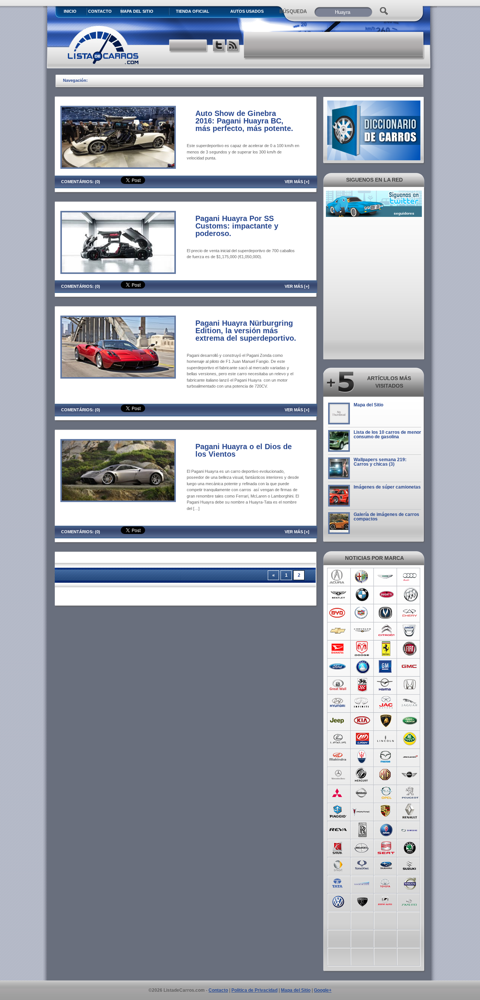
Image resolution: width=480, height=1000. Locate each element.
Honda (410, 685)
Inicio (70, 11)
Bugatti (386, 595)
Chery (410, 613)
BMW (362, 595)
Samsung (410, 829)
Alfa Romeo (362, 577)
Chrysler (362, 631)
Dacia (410, 631)
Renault (410, 811)
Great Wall (338, 685)
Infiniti (362, 703)
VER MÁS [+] (297, 181)
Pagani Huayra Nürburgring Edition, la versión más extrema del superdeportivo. (245, 330)
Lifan (362, 739)
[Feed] (233, 46)
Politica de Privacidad (254, 990)
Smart (338, 865)
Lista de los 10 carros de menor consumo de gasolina (387, 434)
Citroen (386, 631)
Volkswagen (338, 901)
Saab (386, 829)
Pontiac (362, 811)
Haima (386, 685)
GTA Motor (362, 685)
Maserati (362, 757)
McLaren (410, 757)
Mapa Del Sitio (136, 11)
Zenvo (362, 901)
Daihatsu (338, 649)
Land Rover (410, 721)
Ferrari (386, 649)
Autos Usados (247, 11)
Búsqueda (293, 11)
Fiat (410, 649)
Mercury (362, 775)
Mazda (386, 757)
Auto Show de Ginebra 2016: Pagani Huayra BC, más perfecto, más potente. (244, 120)
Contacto (100, 11)
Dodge (362, 649)
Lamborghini (386, 721)
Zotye (386, 901)
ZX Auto (410, 901)
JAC (386, 703)
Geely (362, 667)
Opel (386, 793)
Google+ (323, 990)
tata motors (338, 883)
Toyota (386, 883)
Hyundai (338, 703)
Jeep (338, 721)
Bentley (338, 595)
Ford (338, 667)
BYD (338, 613)
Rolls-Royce (362, 829)
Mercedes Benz (338, 775)
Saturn (338, 847)
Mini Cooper (410, 775)
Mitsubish (338, 793)
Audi (410, 577)
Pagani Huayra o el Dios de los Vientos (243, 450)
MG (386, 775)
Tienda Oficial (192, 11)
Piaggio (338, 811)
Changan (386, 613)
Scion (362, 847)
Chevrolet (338, 631)
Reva (338, 829)
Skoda (410, 847)
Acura (338, 577)
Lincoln (386, 739)
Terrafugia (362, 883)
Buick (410, 595)
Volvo (410, 883)
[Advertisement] (334, 45)
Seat (386, 847)
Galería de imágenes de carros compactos (386, 517)
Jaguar (410, 703)
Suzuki (410, 865)
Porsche (386, 811)
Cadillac (362, 613)
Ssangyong (362, 865)
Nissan (362, 793)
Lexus (338, 739)
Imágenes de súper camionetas (387, 487)
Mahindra (338, 757)
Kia (362, 721)
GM (386, 667)
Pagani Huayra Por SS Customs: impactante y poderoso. (236, 226)
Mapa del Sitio (368, 405)
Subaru (386, 865)
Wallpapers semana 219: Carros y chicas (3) (380, 462)
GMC (410, 667)
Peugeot (410, 793)
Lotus (410, 739)
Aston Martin (386, 577)
